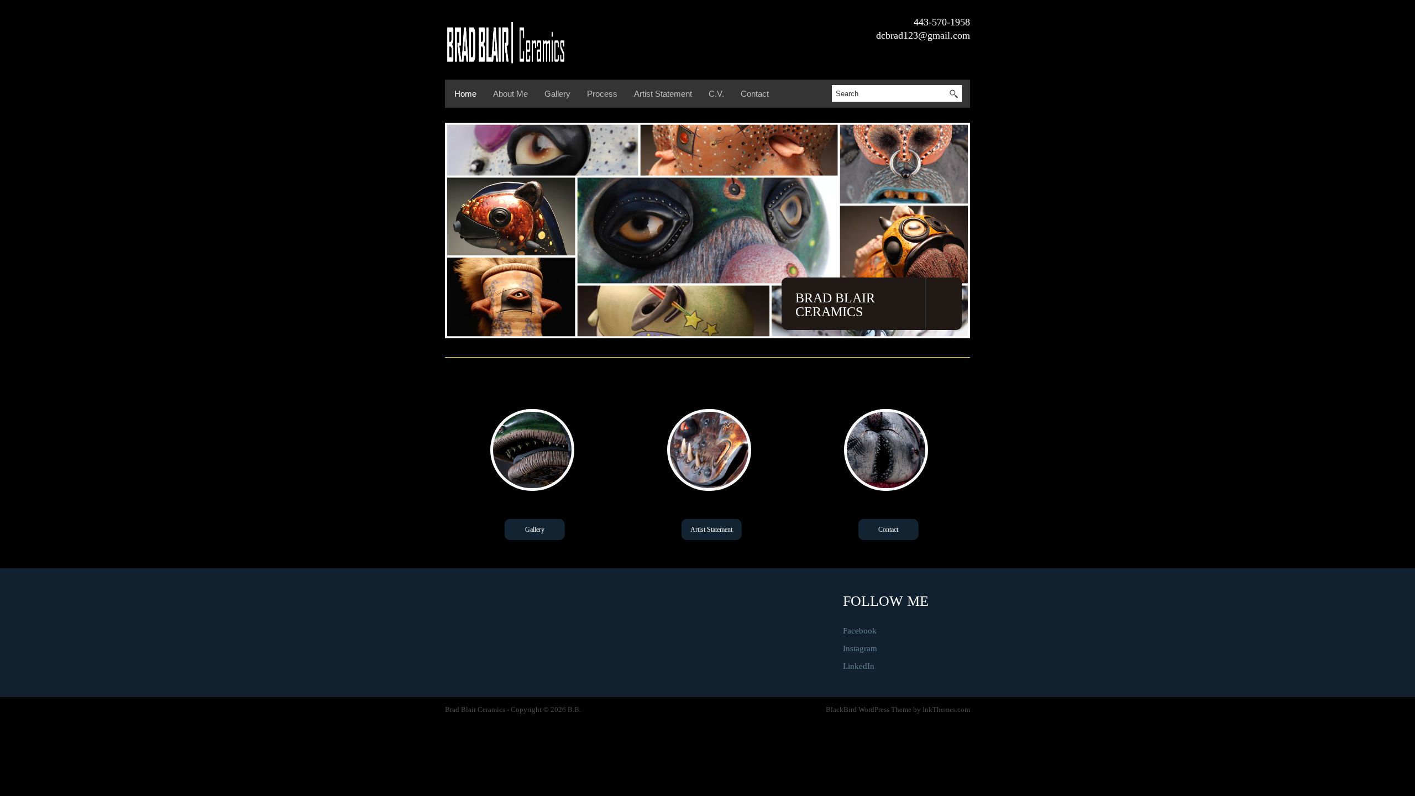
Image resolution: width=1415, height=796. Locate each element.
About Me (510, 93)
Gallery (557, 93)
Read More (534, 530)
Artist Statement (663, 93)
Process (602, 93)
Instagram (860, 648)
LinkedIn (858, 666)
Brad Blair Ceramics (835, 305)
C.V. (716, 93)
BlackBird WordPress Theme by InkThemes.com (898, 709)
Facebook (860, 630)
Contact (755, 93)
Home (465, 93)
